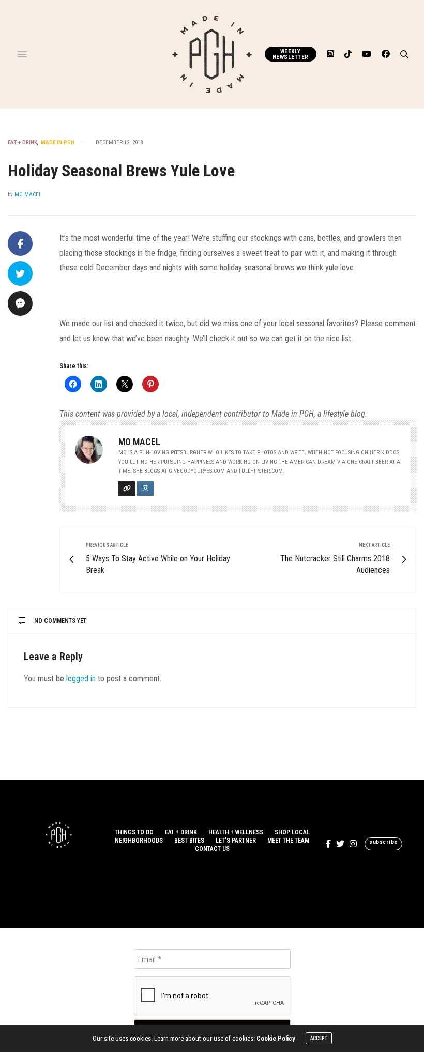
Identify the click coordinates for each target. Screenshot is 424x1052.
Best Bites (189, 840)
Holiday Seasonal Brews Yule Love (121, 170)
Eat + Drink (22, 142)
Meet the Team (288, 840)
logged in (81, 678)
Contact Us (212, 848)
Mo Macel (27, 194)
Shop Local (292, 832)
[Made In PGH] (212, 54)
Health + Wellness (235, 832)
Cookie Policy (275, 1038)
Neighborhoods (139, 840)
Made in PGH (57, 142)
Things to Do (134, 832)
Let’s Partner (236, 840)
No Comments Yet (60, 620)
